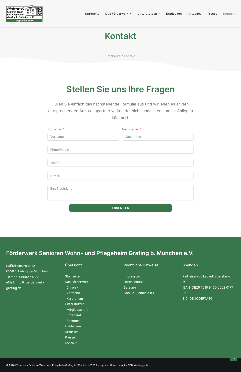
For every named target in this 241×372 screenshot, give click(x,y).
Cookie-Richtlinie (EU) (140, 293)
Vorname (54, 129)
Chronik (72, 287)
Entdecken (174, 13)
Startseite (92, 13)
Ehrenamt (74, 315)
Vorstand (73, 293)
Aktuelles (194, 13)
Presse (212, 13)
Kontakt (229, 13)
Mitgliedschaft (77, 309)
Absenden (120, 208)
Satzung (130, 287)
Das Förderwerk (116, 13)
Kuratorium (75, 298)
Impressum (132, 276)
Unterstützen (147, 13)
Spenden (73, 321)
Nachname (130, 129)
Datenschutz (133, 282)
